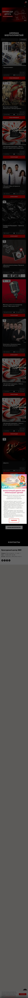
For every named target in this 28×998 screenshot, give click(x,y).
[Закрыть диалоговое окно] (26, 2)
